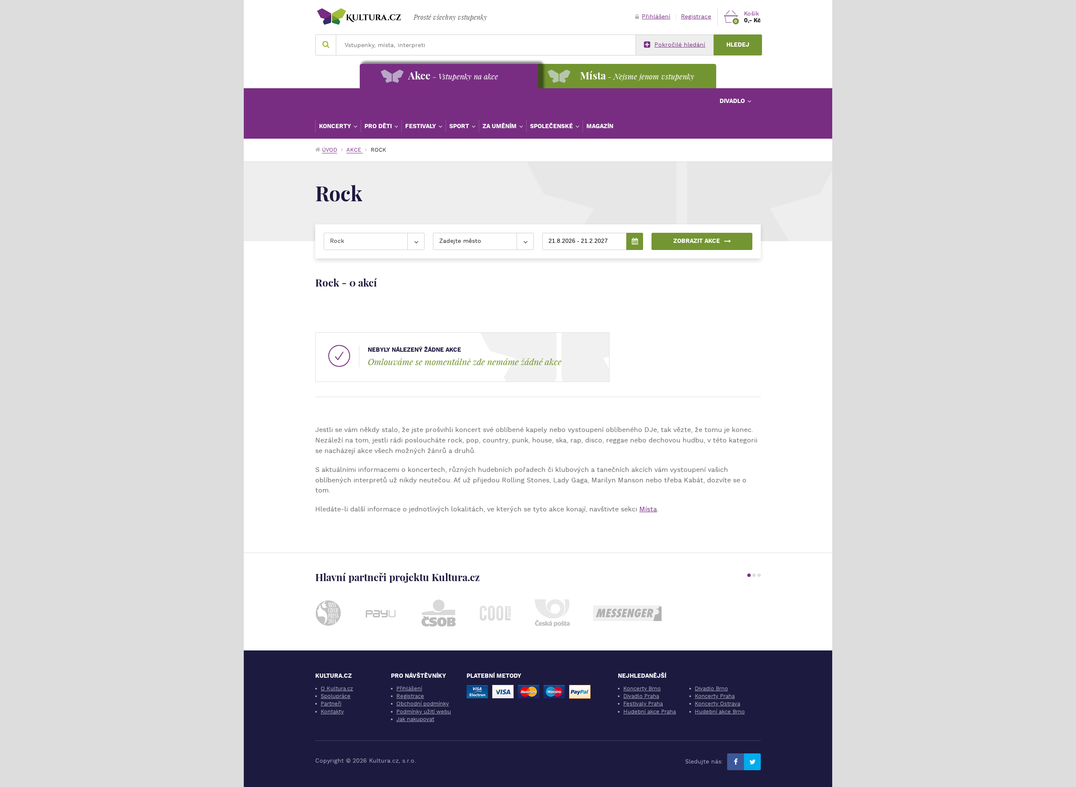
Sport (460, 126)
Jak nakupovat (415, 719)
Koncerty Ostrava (717, 703)
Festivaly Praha (643, 703)
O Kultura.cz (337, 688)
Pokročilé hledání (679, 44)
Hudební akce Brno (720, 711)
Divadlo (733, 100)
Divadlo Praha (641, 696)
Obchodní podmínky (422, 703)
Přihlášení (656, 16)
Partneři (331, 703)
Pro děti (378, 126)
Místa (648, 509)
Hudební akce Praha (649, 711)
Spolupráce (336, 696)
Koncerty (336, 126)
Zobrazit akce (696, 241)
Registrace (696, 16)
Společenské (552, 126)
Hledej (737, 44)
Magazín (599, 126)
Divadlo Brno (711, 688)
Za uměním (500, 126)
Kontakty (332, 711)
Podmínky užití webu (423, 711)
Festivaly (421, 126)
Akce (354, 150)
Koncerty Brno (642, 688)
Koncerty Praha (715, 696)
